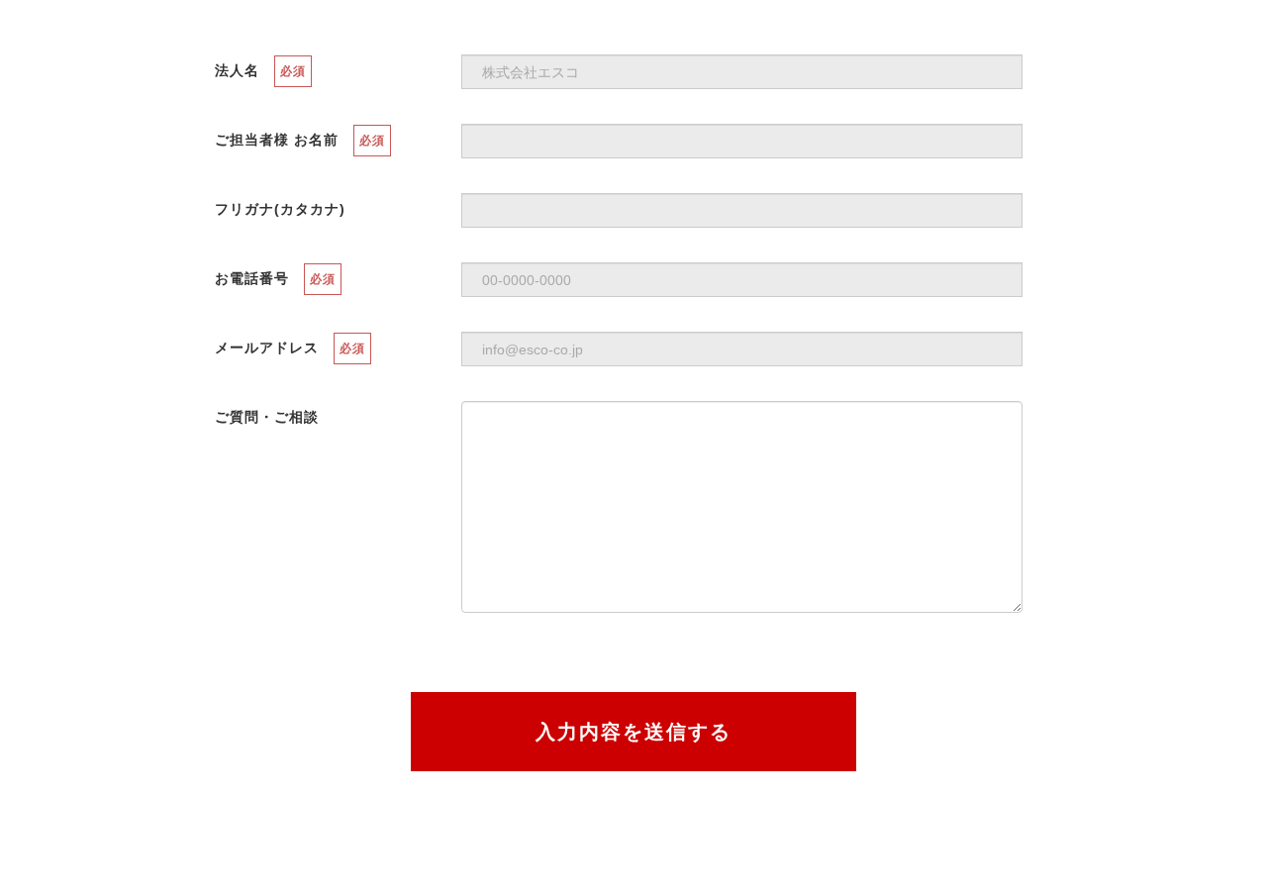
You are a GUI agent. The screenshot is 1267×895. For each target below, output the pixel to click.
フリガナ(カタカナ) (280, 209)
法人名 (237, 70)
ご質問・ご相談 (267, 417)
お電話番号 (252, 278)
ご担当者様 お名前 (277, 140)
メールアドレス (267, 347)
